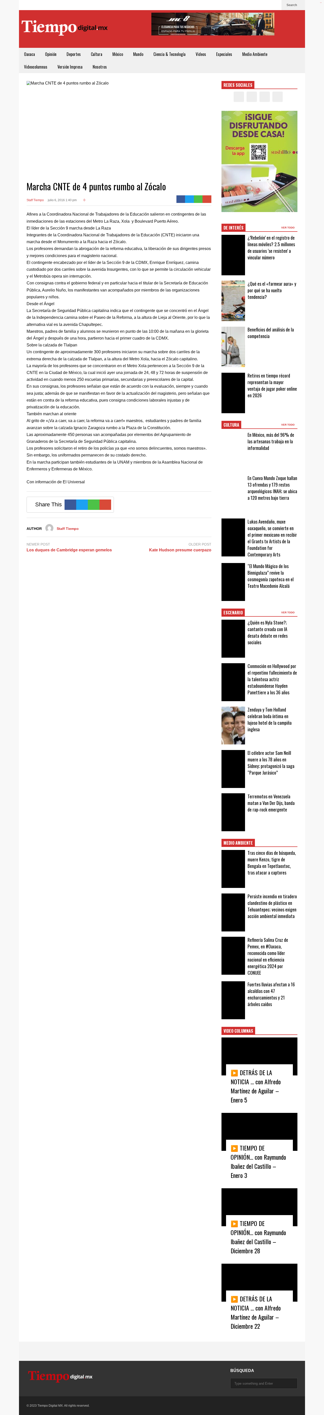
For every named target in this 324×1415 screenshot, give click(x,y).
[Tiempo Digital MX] (65, 29)
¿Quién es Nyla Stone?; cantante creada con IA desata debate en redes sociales (268, 632)
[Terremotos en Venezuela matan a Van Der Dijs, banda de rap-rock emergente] (233, 812)
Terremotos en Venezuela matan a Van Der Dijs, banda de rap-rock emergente (271, 803)
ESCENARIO (233, 613)
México (117, 54)
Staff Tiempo (35, 200)
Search (292, 5)
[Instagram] (267, 5)
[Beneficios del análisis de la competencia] (233, 347)
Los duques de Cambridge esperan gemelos (69, 550)
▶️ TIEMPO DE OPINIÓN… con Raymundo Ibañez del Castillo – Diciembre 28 (258, 1237)
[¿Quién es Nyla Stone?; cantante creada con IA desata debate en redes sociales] (233, 639)
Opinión (50, 54)
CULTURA (231, 425)
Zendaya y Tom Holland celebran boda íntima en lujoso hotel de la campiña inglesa (270, 719)
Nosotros (100, 67)
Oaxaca (29, 54)
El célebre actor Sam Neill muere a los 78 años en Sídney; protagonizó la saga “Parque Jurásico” (271, 763)
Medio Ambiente (254, 54)
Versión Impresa (70, 67)
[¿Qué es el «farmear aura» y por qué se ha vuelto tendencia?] (233, 301)
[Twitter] (259, 5)
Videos (201, 54)
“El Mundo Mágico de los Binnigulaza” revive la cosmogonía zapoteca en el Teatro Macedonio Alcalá (271, 576)
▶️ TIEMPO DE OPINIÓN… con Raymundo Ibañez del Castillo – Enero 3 (258, 1161)
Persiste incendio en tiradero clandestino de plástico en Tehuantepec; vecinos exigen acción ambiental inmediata (272, 906)
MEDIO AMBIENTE (238, 843)
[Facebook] (251, 5)
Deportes (74, 54)
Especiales (224, 54)
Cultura (96, 54)
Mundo (138, 54)
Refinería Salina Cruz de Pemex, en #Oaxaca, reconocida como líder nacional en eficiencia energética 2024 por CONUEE (268, 956)
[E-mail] (206, 199)
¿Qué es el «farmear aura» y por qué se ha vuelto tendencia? (272, 290)
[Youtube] (275, 5)
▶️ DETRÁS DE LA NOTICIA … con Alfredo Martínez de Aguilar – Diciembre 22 (256, 1312)
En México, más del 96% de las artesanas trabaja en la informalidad (271, 441)
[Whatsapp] (198, 199)
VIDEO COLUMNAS (238, 1031)
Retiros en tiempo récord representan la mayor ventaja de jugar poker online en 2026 (272, 385)
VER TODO (288, 227)
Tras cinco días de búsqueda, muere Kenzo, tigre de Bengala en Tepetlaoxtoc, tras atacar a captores (272, 862)
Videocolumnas (35, 67)
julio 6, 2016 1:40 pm (62, 200)
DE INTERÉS (234, 228)
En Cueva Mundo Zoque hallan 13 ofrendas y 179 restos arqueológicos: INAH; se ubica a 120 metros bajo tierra (272, 488)
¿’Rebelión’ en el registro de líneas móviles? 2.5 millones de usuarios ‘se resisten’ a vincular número (271, 247)
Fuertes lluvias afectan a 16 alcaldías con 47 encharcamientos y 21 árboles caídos (271, 994)
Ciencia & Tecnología (169, 54)
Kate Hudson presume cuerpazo (180, 550)
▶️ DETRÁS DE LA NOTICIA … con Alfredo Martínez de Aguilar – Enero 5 (256, 1086)
